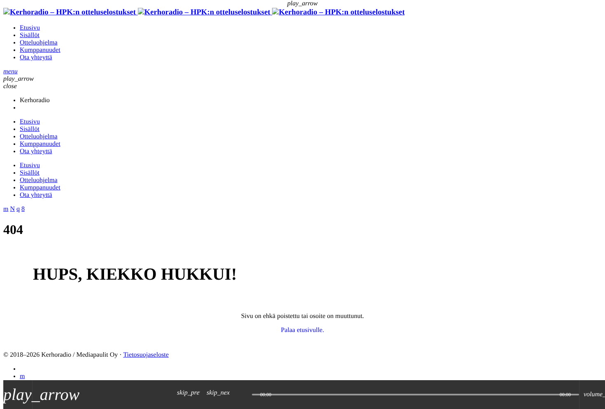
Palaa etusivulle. (302, 330)
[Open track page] (243, 394)
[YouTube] (22, 376)
